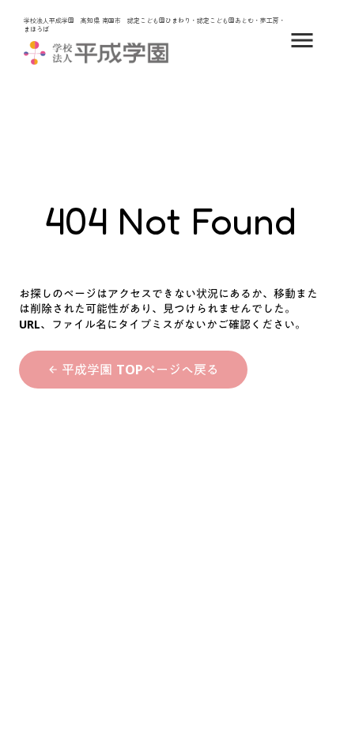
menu (302, 40)
